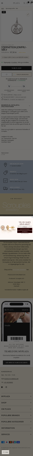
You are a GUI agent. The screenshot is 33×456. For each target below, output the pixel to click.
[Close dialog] (32, 217)
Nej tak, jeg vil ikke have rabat (25, 233)
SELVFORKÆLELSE (24, 231)
